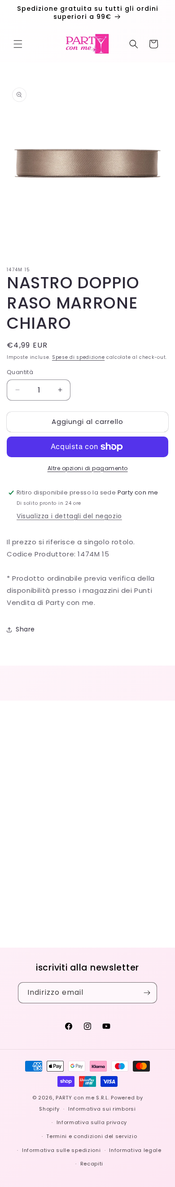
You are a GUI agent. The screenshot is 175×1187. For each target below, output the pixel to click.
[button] (18, 44)
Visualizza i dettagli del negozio (69, 516)
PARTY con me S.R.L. (82, 1097)
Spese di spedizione (78, 357)
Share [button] (25, 629)
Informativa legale (135, 1150)
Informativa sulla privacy (92, 1122)
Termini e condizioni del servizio (91, 1136)
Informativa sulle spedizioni (61, 1150)
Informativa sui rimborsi (102, 1108)
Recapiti (92, 1163)
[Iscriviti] (147, 992)
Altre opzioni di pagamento (88, 468)
